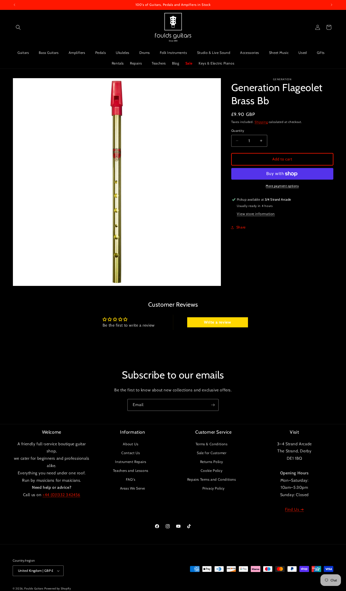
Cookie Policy (212, 470)
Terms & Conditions (212, 444)
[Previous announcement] (14, 5)
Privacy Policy (213, 488)
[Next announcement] (331, 5)
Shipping (261, 122)
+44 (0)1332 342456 (61, 494)
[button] (18, 27)
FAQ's (130, 479)
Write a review (217, 322)
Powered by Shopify (57, 588)
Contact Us (130, 453)
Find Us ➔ (294, 509)
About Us (130, 444)
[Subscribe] (212, 405)
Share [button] (241, 227)
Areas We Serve (132, 488)
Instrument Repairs (130, 461)
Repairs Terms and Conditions (211, 479)
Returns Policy (211, 461)
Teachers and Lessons (130, 470)
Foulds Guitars (34, 588)
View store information (256, 214)
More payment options (282, 186)
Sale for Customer (211, 453)
